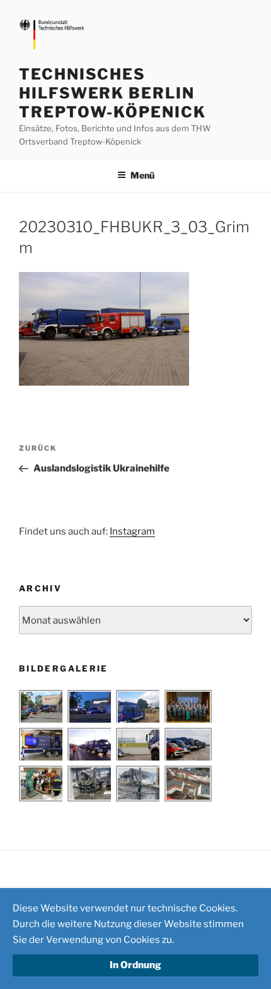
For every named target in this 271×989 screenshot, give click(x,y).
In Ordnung (135, 965)
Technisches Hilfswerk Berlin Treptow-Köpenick (112, 93)
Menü (142, 175)
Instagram (132, 531)
